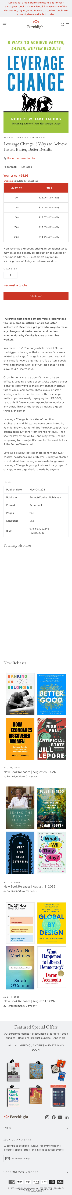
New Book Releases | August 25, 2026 (29, 772)
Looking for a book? (20, 1172)
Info (7, 1128)
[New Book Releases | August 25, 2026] (36, 717)
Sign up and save (17, 1139)
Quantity (10, 269)
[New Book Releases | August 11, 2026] (36, 946)
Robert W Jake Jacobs (21, 158)
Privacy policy (25, 1189)
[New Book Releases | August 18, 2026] (36, 831)
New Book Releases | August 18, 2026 (29, 886)
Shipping (8, 181)
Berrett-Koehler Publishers (24, 137)
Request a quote (15, 285)
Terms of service (45, 1189)
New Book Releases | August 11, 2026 (29, 1001)
